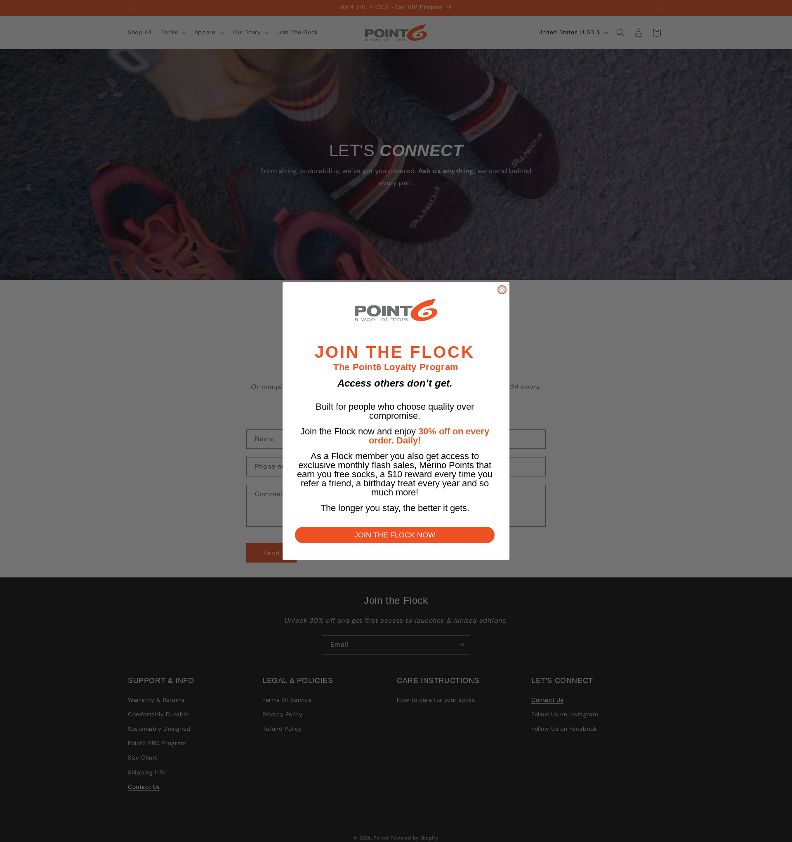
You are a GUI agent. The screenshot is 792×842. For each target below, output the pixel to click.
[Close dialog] (502, 290)
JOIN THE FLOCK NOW (394, 535)
